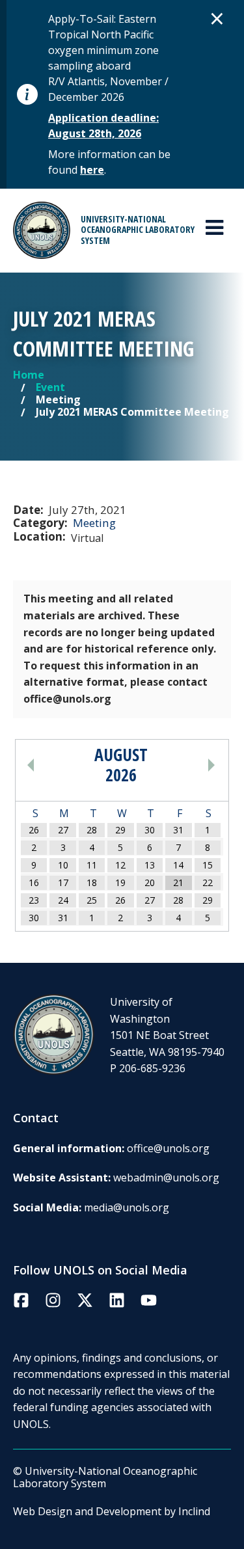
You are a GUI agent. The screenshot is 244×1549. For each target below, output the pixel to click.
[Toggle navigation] (214, 228)
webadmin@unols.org (166, 1177)
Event (50, 387)
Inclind (194, 1511)
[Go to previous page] (54, 765)
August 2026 (121, 765)
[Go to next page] (187, 765)
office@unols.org (168, 1148)
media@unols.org (126, 1207)
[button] (217, 18)
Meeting (94, 522)
